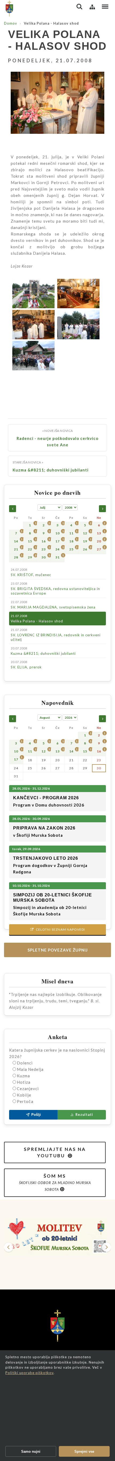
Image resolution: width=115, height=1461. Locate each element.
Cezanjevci (28, 1088)
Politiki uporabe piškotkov (29, 1373)
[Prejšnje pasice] (8, 1247)
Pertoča (25, 1101)
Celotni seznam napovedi (57, 929)
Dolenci (25, 1062)
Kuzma (23, 1075)
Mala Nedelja (30, 1069)
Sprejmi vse (84, 1451)
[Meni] (105, 7)
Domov (10, 23)
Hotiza (23, 1082)
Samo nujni (30, 1451)
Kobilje (24, 1095)
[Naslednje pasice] (106, 1247)
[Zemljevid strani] (92, 7)
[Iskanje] (79, 7)
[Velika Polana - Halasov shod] (57, 107)
